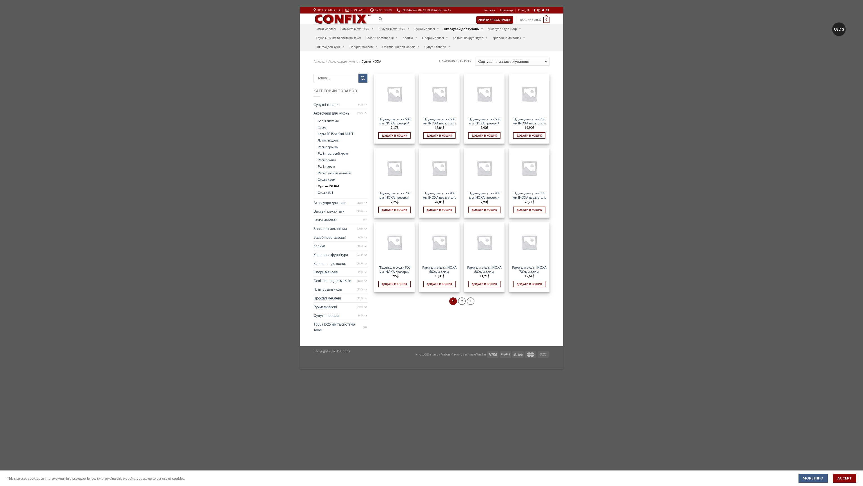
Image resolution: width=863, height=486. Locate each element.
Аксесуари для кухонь (461, 29)
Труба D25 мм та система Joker (338, 38)
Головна (489, 10)
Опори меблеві (433, 38)
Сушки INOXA (328, 186)
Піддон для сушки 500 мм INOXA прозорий (394, 121)
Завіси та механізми (354, 29)
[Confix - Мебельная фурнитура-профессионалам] (343, 19)
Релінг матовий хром (333, 153)
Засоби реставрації (380, 38)
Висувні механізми (391, 29)
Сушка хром (326, 179)
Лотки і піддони (329, 140)
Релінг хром (326, 166)
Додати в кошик (394, 135)
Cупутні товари (435, 47)
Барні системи (328, 121)
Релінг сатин (327, 160)
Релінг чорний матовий (334, 173)
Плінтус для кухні (328, 47)
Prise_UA (524, 10)
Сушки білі (325, 192)
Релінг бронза (328, 147)
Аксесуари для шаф (502, 29)
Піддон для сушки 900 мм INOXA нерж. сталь (529, 195)
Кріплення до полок (506, 38)
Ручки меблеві (424, 29)
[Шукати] (362, 78)
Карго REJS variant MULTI (336, 134)
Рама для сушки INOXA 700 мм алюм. (529, 270)
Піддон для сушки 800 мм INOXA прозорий (484, 195)
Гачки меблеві (326, 29)
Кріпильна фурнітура (468, 38)
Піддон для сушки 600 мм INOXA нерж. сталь (439, 121)
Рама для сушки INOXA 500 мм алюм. (439, 270)
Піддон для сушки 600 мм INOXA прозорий (484, 121)
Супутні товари (326, 315)
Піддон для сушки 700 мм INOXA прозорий (394, 195)
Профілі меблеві (361, 47)
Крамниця (506, 10)
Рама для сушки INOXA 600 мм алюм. (484, 270)
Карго (322, 127)
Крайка (408, 38)
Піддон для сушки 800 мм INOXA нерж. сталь (439, 195)
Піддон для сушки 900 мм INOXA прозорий (394, 270)
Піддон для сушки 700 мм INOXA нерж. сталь (529, 121)
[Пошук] (380, 19)
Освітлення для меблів (398, 47)
